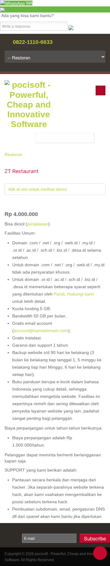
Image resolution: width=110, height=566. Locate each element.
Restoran (13, 154)
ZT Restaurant (21, 171)
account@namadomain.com (41, 330)
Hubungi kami (80, 294)
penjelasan (37, 223)
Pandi (59, 294)
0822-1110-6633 (33, 42)
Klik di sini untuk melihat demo (38, 189)
